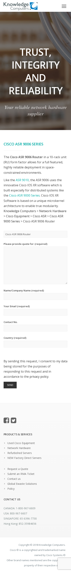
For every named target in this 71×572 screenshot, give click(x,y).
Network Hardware (19, 448)
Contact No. (10, 322)
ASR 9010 (22, 180)
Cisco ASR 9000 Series (24, 195)
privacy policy (39, 376)
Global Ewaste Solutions (22, 484)
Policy (11, 488)
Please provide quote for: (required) (25, 244)
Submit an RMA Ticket (20, 474)
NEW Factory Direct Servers (24, 458)
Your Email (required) (17, 306)
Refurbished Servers (19, 453)
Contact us (14, 479)
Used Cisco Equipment (21, 443)
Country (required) (15, 338)
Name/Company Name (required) (24, 290)
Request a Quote (17, 469)
